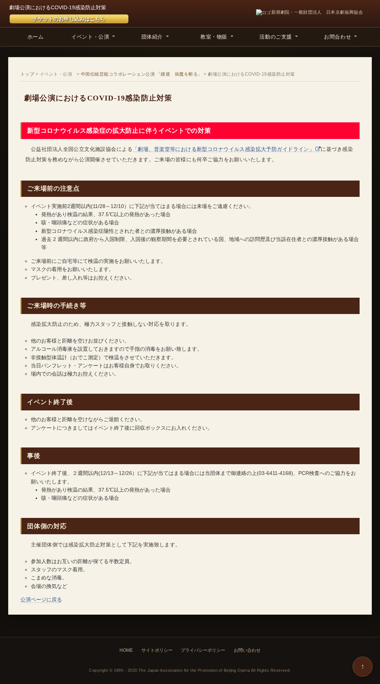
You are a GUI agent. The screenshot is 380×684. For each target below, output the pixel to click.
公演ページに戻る (41, 599)
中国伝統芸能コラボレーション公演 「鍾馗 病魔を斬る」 (142, 74)
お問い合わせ (247, 650)
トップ (27, 74)
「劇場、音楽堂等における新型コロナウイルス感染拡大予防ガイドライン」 (223, 149)
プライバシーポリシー (203, 650)
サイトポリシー (157, 650)
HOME (126, 650)
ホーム (35, 37)
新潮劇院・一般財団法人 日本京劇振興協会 (317, 12)
